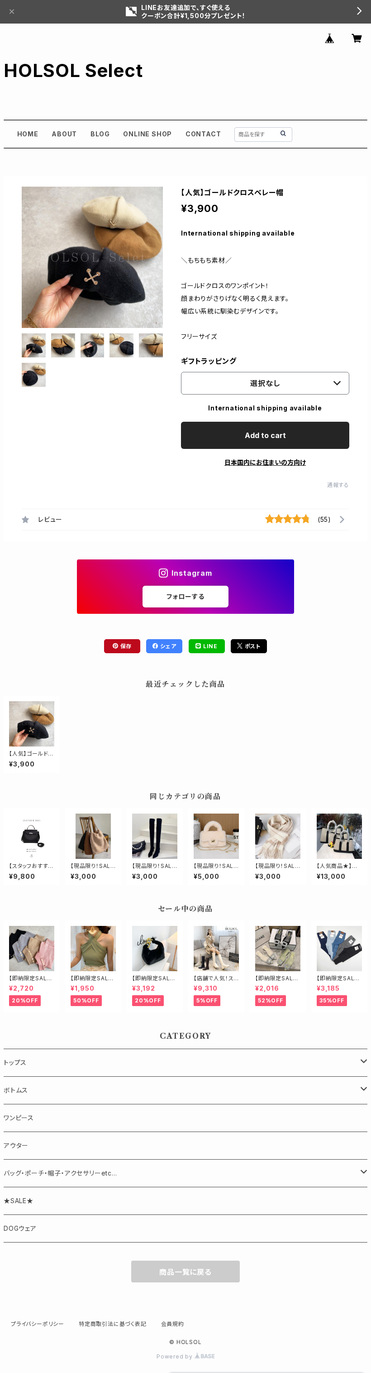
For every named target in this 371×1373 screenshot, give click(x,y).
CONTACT (203, 134)
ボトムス (16, 1090)
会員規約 (172, 1323)
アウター (16, 1145)
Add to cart (265, 435)
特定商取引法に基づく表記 (113, 1323)
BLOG (100, 134)
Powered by (176, 1356)
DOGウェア (20, 1228)
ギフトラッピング (208, 361)
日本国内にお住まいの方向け (265, 462)
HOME (27, 134)
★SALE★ (18, 1200)
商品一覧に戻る (185, 1272)
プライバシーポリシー (37, 1323)
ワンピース (19, 1118)
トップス (15, 1062)
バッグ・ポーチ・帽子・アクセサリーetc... (60, 1173)
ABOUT (64, 134)
